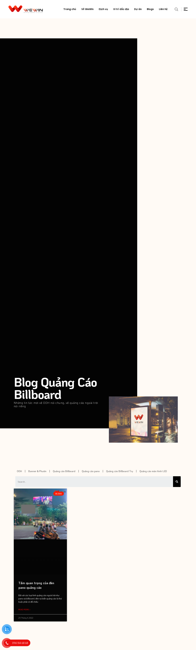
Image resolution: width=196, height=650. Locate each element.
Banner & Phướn (37, 471)
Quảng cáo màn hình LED (153, 471)
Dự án (138, 9)
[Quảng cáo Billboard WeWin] (25, 9)
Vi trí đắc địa (121, 9)
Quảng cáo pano (91, 471)
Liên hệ (163, 9)
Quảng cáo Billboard (64, 471)
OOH (19, 471)
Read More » (24, 609)
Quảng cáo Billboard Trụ (119, 471)
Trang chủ (69, 9)
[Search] (177, 481)
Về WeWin (87, 9)
